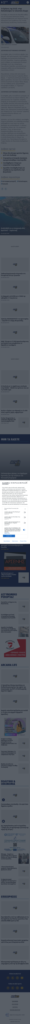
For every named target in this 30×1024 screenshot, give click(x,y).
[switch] (24, 512)
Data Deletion (7, 541)
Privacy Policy (23, 541)
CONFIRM (9, 536)
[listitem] (15, 509)
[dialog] (15, 512)
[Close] (27, 483)
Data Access (15, 541)
